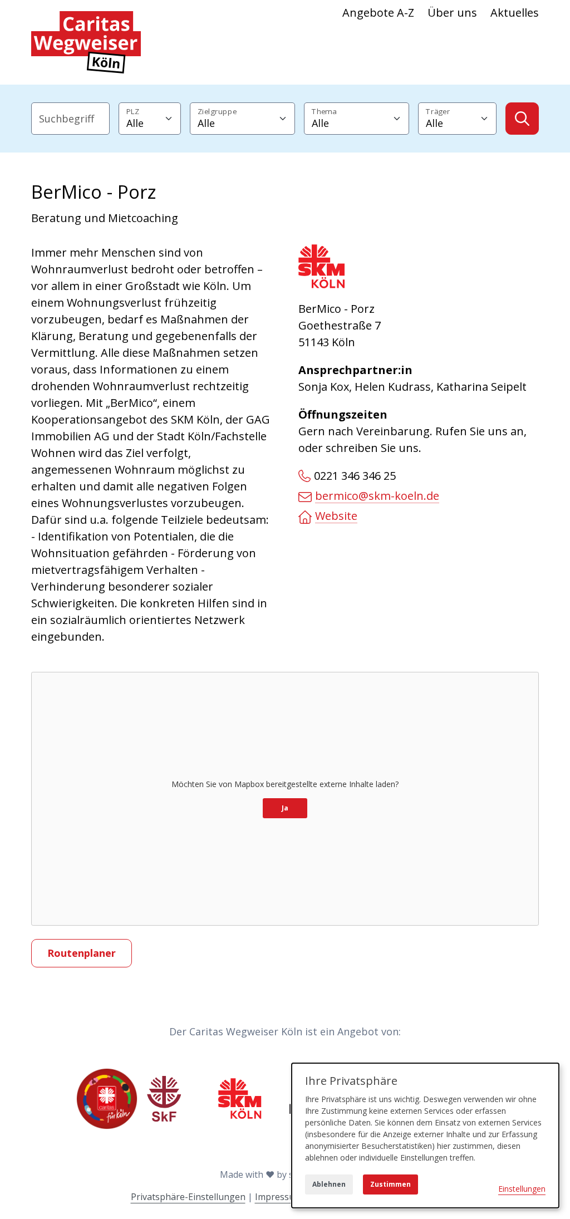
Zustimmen (390, 1184)
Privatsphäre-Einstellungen (188, 1197)
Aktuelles (514, 12)
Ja (285, 808)
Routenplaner (81, 953)
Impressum (278, 1197)
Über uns (452, 12)
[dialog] (425, 1135)
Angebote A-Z (378, 12)
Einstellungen (522, 1188)
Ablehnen (329, 1184)
